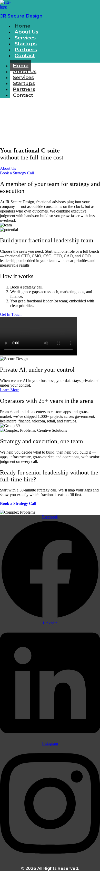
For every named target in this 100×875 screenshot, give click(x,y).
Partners (24, 89)
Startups (24, 83)
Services (23, 77)
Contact (25, 55)
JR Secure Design (21, 16)
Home (20, 66)
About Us (24, 71)
